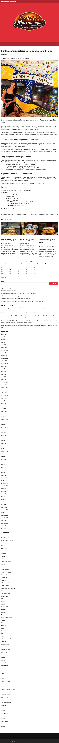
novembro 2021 (4, 486)
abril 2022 (3, 472)
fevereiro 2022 (4, 478)
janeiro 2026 (4, 353)
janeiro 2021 (4, 512)
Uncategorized (4, 721)
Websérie (3, 726)
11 (42, 268)
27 (2, 274)
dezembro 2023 (4, 419)
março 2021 (4, 507)
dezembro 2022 (4, 451)
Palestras (3, 678)
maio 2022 (3, 470)
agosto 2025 (4, 366)
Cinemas (3, 567)
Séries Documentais (6, 702)
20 (2, 272)
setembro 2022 (4, 459)
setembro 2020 (4, 523)
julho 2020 (3, 528)
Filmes (2, 623)
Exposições (4, 615)
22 (18, 272)
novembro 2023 (4, 422)
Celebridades (4, 559)
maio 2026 (3, 342)
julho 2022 (3, 464)
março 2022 (4, 475)
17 (34, 270)
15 (18, 270)
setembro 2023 (4, 427)
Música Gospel (4, 665)
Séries (2, 700)
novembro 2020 (4, 517)
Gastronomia (9, 209)
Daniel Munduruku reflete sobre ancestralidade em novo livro (15, 298)
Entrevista (3, 609)
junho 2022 (3, 467)
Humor (2, 636)
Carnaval (3, 556)
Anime (2, 535)
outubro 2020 (4, 520)
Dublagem (3, 599)
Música (15, 209)
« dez (2, 277)
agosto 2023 (4, 430)
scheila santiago (5, 325)
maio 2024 (3, 406)
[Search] (56, 44)
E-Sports (3, 601)
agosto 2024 (4, 398)
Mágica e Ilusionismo (6, 649)
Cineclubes (3, 564)
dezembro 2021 (4, 483)
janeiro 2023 (4, 448)
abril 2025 (3, 377)
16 (26, 270)
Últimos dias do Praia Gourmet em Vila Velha (27, 240)
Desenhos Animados (6, 593)
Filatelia (3, 620)
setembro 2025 (4, 363)
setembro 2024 (4, 395)
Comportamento (5, 569)
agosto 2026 (4, 334)
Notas (2, 670)
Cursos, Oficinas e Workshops (8, 588)
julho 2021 (3, 496)
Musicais (3, 668)
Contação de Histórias (6, 575)
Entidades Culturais (5, 607)
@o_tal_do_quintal (19, 205)
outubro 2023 (4, 424)
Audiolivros (4, 548)
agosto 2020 (4, 526)
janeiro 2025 (4, 384)
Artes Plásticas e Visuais (7, 540)
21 (10, 272)
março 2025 (4, 379)
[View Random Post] (54, 44)
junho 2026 (3, 339)
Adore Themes (44, 741)
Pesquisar (3, 281)
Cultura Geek (4, 580)
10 (34, 268)
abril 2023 (3, 440)
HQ (2, 633)
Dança (2, 591)
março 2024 (4, 411)
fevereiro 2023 (4, 446)
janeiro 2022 (4, 480)
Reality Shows (4, 697)
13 (2, 270)
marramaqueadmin (24, 58)
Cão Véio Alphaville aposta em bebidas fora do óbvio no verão (48, 240)
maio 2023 (3, 438)
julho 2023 (3, 432)
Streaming (3, 705)
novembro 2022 (4, 454)
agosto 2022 (4, 462)
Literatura (3, 641)
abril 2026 (3, 345)
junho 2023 (3, 435)
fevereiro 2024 (4, 414)
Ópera (2, 673)
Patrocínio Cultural (5, 684)
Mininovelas (4, 652)
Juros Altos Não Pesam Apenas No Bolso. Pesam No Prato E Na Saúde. (18, 293)
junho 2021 (3, 499)
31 (34, 274)
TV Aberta (3, 716)
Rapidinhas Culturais (6, 694)
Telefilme (3, 710)
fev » (6, 277)
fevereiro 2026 (4, 350)
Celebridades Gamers (6, 561)
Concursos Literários (6, 572)
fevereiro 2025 (4, 382)
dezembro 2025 (4, 355)
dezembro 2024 (4, 387)
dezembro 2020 (4, 515)
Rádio (2, 692)
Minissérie (3, 654)
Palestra (3, 676)
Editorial (3, 604)
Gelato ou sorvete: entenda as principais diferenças (13, 296)
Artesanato (3, 543)
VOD (2, 724)
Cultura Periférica (5, 585)
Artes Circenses (5, 537)
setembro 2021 (4, 491)
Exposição (3, 612)
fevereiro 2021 (4, 510)
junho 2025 (3, 371)
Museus (3, 657)
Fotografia (3, 625)
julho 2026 (3, 337)
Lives (2, 646)
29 (18, 274)
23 (26, 272)
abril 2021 (3, 504)
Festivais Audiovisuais (6, 617)
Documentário (4, 596)
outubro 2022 (4, 456)
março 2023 (4, 443)
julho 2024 (3, 400)
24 (34, 272)
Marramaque (23, 741)
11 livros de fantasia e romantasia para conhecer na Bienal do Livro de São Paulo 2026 (22, 301)
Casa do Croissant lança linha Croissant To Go (8, 240)
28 (10, 274)
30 (26, 274)
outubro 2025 (4, 361)
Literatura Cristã (5, 644)
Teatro (2, 708)
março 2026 (4, 347)
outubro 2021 (4, 488)
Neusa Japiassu (5, 316)
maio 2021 (3, 502)
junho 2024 (3, 403)
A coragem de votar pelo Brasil (8, 290)
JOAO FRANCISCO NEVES (7, 320)
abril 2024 (3, 408)
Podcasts (3, 686)
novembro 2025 (4, 358)
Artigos (3, 545)
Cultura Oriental (5, 583)
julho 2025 (3, 368)
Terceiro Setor (4, 713)
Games (2, 628)
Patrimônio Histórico (6, 681)
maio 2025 (3, 374)
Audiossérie (4, 551)
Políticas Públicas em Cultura (8, 689)
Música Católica (5, 662)
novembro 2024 (4, 390)
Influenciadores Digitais (6, 639)
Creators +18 (4, 577)
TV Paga (3, 718)
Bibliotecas (3, 553)
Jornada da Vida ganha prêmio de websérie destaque (29, 313)
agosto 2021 (4, 494)
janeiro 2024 (4, 416)
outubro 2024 (4, 392)
